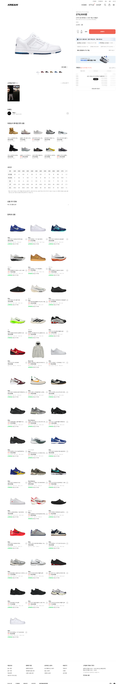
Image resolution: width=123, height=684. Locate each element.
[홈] (12, 5)
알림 (110, 1)
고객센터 (94, 1)
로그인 (114, 1)
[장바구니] (109, 5)
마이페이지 (100, 1)
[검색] (105, 5)
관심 (106, 1)
